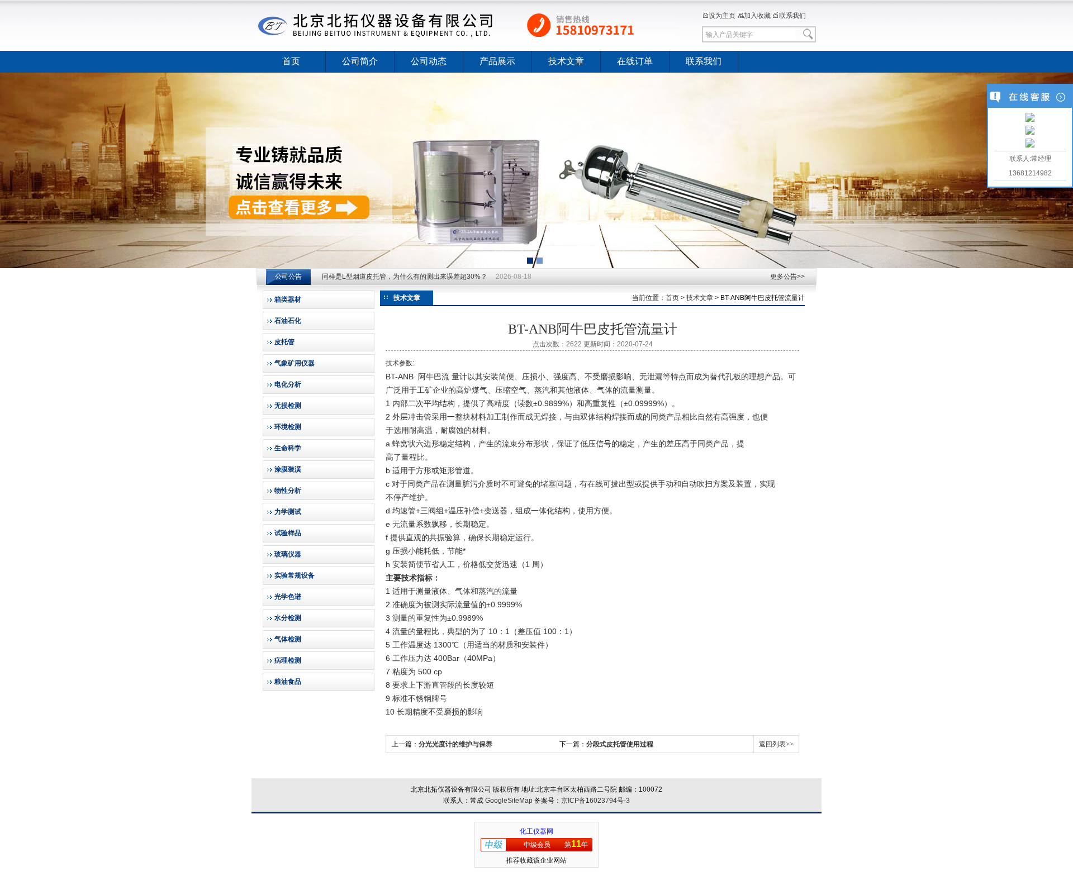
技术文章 (566, 61)
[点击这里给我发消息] (1029, 118)
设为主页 (722, 16)
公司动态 (429, 61)
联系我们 (792, 16)
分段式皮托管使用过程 (619, 744)
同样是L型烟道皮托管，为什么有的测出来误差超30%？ (404, 276)
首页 (291, 61)
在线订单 (635, 61)
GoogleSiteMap (509, 800)
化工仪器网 (536, 831)
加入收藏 (757, 16)
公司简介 (360, 61)
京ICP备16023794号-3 (595, 800)
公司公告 (288, 276)
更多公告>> (787, 276)
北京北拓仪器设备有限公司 (466, 25)
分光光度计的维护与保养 (455, 744)
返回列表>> (776, 744)
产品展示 (497, 61)
